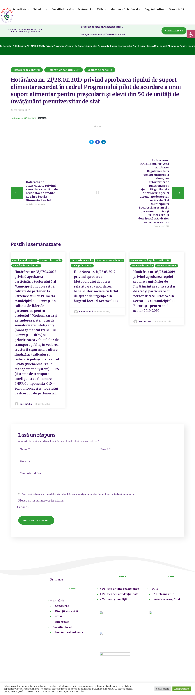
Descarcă (42, 118)
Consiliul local (62, 627)
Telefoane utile (164, 594)
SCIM (58, 616)
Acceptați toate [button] (181, 689)
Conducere (62, 605)
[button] (191, 34)
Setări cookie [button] (162, 689)
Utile (155, 588)
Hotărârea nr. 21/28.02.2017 (23, 118)
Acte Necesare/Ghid (167, 599)
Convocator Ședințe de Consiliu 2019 (150, 260)
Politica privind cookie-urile (120, 588)
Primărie (58, 600)
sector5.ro (26, 404)
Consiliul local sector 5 (24, 260)
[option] (38, 330)
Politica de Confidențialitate (120, 594)
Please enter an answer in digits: (41, 500)
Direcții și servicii (66, 611)
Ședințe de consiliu (99, 69)
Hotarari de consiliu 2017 (63, 69)
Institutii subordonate (69, 632)
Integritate (62, 621)
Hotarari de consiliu (27, 69)
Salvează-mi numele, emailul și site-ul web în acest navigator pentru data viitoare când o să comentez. (78, 494)
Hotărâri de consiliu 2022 (26, 265)
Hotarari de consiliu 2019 (109, 260)
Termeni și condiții (114, 599)
